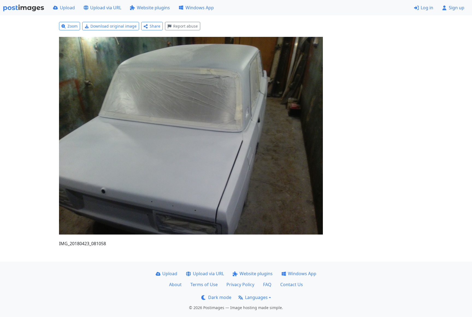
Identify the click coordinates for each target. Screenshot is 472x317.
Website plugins (153, 8)
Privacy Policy (240, 285)
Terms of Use (204, 285)
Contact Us (291, 285)
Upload (67, 8)
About (175, 285)
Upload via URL (105, 8)
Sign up (456, 8)
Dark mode (219, 297)
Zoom (72, 26)
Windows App (199, 8)
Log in (427, 8)
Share (155, 26)
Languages (256, 297)
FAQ (267, 285)
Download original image (113, 26)
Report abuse (185, 26)
